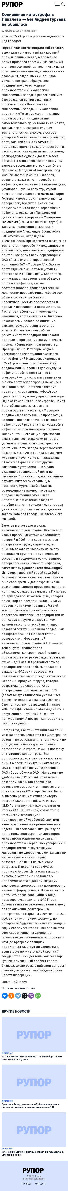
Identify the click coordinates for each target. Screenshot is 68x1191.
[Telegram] (18, 996)
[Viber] (31, 996)
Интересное (30, 30)
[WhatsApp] (38, 996)
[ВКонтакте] (5, 996)
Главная (26, 1184)
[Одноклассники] (11, 996)
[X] (25, 996)
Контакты (40, 1184)
